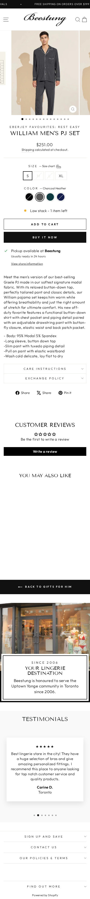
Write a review (45, 451)
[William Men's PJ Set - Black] (12, 554)
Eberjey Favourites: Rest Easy (45, 127)
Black (29, 197)
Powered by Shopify (45, 895)
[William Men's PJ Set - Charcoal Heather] (17, 554)
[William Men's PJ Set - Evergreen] (22, 554)
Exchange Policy (45, 378)
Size (41, 166)
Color (45, 188)
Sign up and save (44, 836)
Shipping (28, 150)
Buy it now (45, 237)
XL (61, 175)
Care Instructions (45, 368)
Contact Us (44, 847)
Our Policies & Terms (44, 858)
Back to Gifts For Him (48, 586)
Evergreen (50, 197)
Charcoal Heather (39, 197)
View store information (27, 263)
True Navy (60, 197)
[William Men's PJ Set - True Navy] (27, 554)
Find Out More (44, 886)
